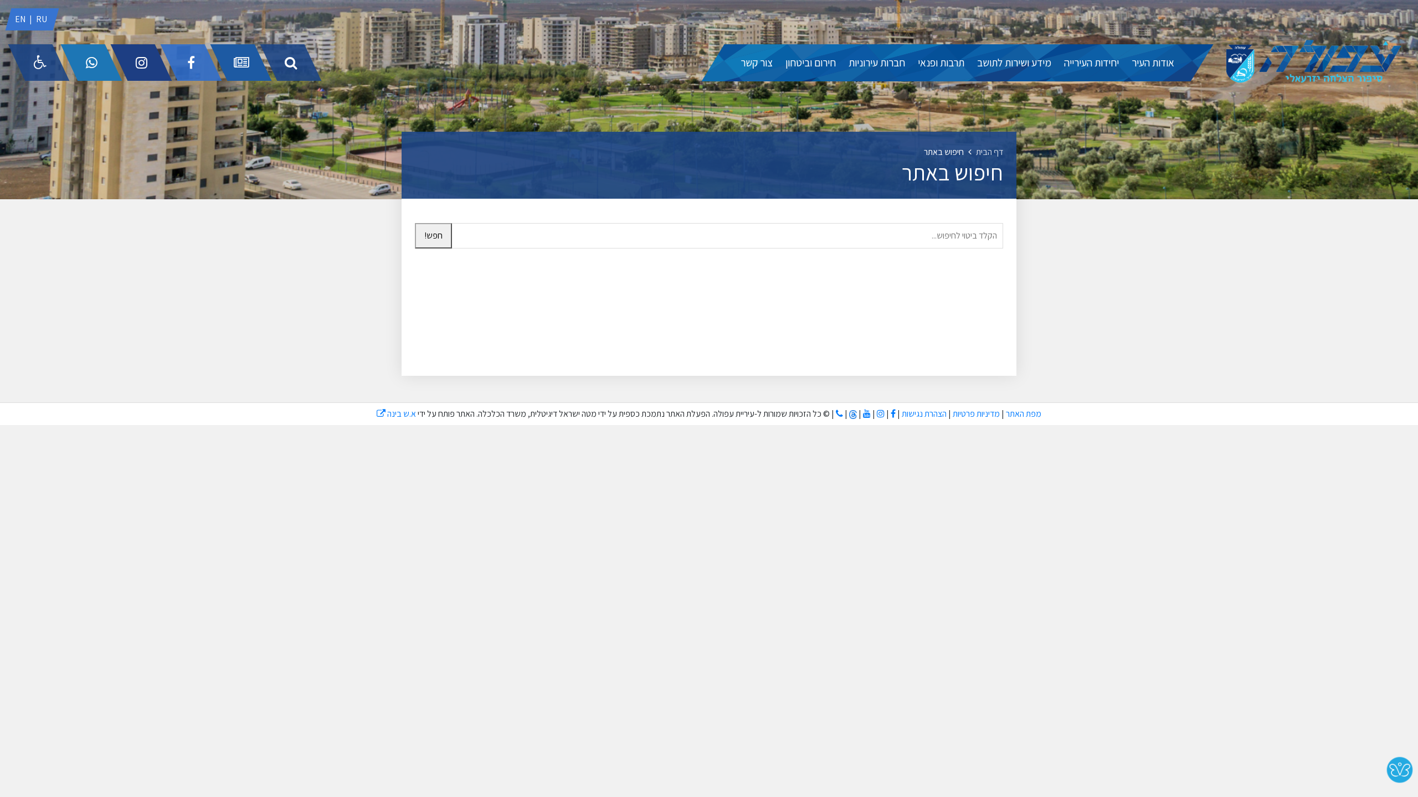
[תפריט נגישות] (39, 62)
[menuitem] (1153, 62)
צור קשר (757, 62)
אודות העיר (1153, 62)
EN (20, 19)
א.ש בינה (396, 414)
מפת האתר (1023, 414)
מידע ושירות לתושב (1014, 62)
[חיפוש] (291, 62)
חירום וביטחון (810, 62)
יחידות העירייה (1091, 62)
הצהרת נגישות (924, 414)
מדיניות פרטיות (975, 414)
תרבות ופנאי (941, 62)
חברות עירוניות (877, 62)
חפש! (433, 235)
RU (41, 19)
